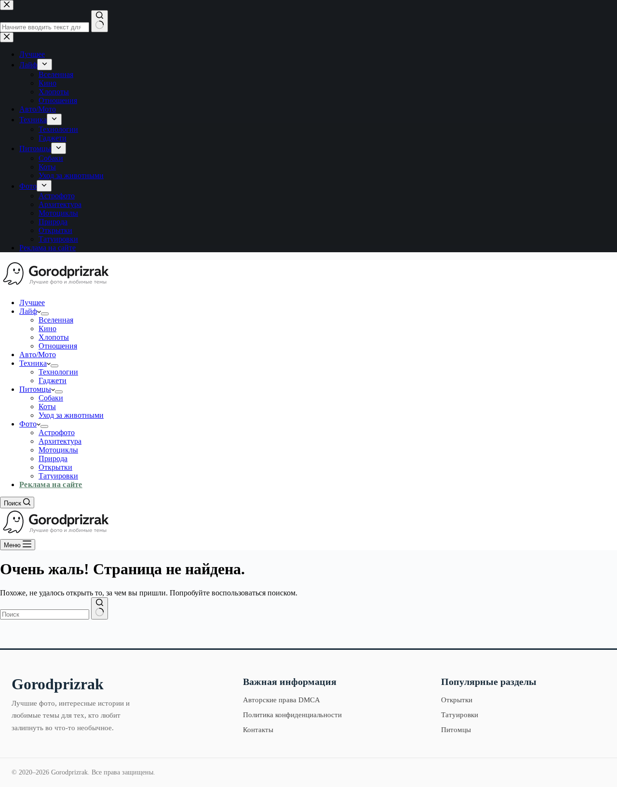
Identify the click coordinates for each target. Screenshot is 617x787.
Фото (28, 424)
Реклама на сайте (50, 484)
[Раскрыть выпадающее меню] (45, 313)
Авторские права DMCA (281, 700)
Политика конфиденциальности (292, 715)
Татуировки (58, 476)
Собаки (51, 398)
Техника (33, 363)
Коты (47, 406)
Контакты (258, 730)
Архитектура (60, 441)
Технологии (58, 372)
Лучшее (32, 302)
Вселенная (56, 320)
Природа (53, 458)
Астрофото (57, 432)
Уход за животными (71, 415)
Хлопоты (54, 337)
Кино (47, 328)
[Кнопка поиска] (99, 608)
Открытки (55, 467)
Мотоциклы (58, 450)
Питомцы (35, 389)
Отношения (58, 346)
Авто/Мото (37, 354)
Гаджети (53, 380)
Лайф (28, 311)
